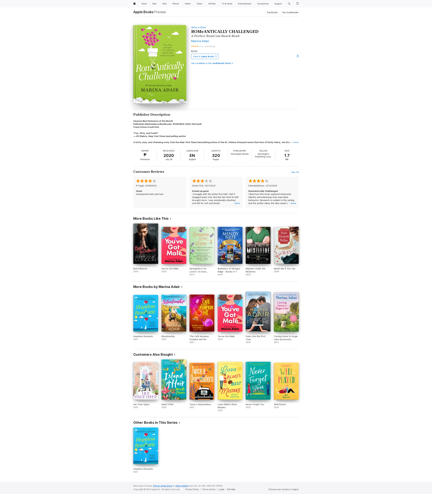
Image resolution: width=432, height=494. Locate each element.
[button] (289, 3)
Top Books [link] (272, 12)
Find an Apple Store (162, 486)
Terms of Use (208, 489)
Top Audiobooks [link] (290, 12)
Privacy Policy (192, 489)
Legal (221, 489)
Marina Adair (200, 41)
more (296, 142)
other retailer (181, 486)
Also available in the (211, 63)
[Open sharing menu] (298, 56)
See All (295, 172)
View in (203, 56)
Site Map (231, 489)
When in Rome (198, 27)
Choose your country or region (283, 489)
